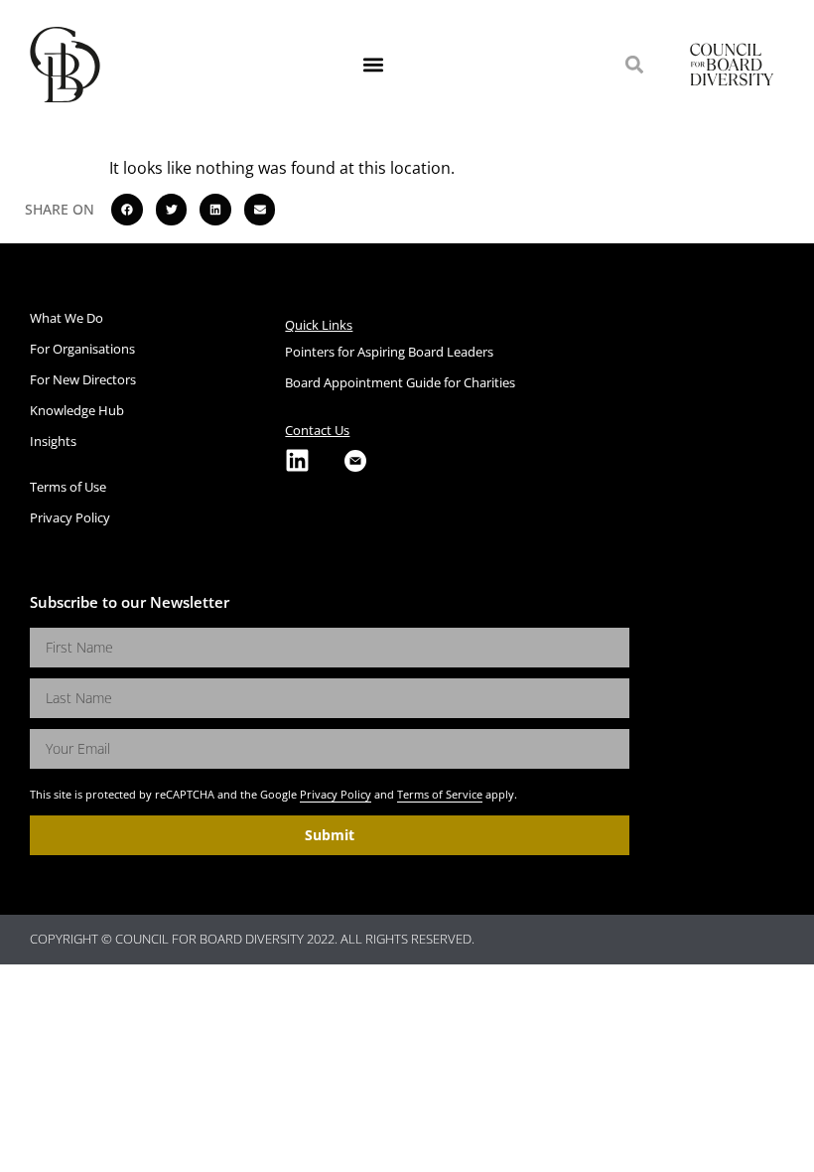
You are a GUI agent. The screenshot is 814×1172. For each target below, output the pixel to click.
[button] (373, 65)
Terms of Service (439, 794)
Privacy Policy (335, 794)
